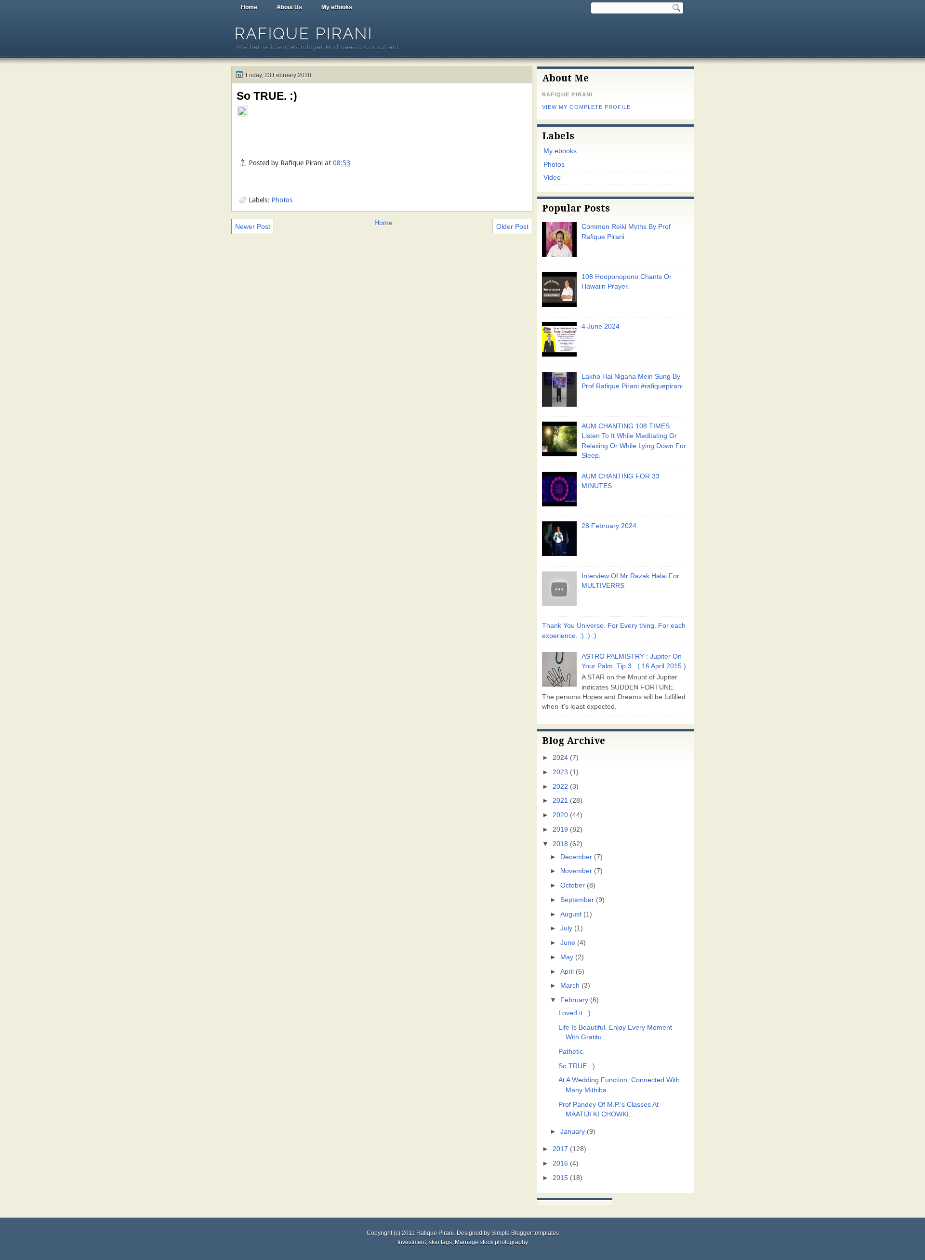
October (572, 885)
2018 (560, 844)
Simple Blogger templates (525, 1233)
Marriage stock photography (491, 1242)
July (566, 928)
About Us (289, 7)
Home (249, 7)
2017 (560, 1149)
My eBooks (336, 7)
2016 (560, 1163)
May (566, 957)
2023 (560, 772)
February (574, 1000)
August (570, 914)
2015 (560, 1177)
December (576, 857)
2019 (560, 829)
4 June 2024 (600, 326)
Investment (411, 1242)
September (577, 899)
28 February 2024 (608, 526)
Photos (281, 200)
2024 (560, 757)
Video (552, 177)
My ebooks (560, 151)
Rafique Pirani (304, 33)
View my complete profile (586, 107)
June (567, 942)
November (576, 871)
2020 (560, 815)
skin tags (440, 1242)
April (567, 971)
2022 (560, 786)
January (572, 1131)
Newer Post (252, 226)
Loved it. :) (574, 1013)
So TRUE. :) (267, 96)
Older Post (512, 226)
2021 (560, 800)
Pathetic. (571, 1051)
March (570, 985)
